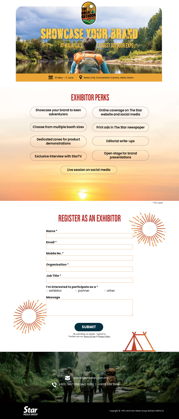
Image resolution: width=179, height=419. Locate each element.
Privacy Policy (104, 336)
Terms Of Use (89, 336)
